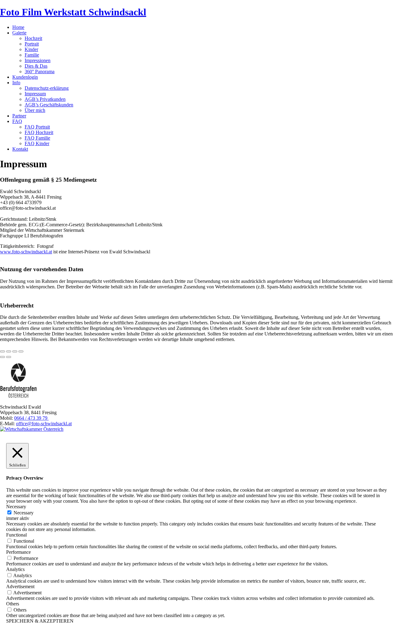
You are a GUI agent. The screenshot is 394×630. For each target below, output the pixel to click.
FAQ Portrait (37, 126)
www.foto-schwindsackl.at (26, 251)
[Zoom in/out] (20, 351)
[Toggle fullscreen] (14, 351)
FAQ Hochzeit (39, 132)
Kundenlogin (25, 77)
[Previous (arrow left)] (2, 357)
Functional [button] (16, 534)
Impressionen (37, 60)
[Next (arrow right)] (8, 357)
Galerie (19, 32)
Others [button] (12, 603)
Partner (19, 115)
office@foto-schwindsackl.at (44, 423)
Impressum (35, 93)
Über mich (35, 110)
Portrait (32, 43)
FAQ (17, 121)
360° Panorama (39, 71)
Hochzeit (33, 38)
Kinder (31, 49)
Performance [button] (18, 552)
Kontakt (20, 149)
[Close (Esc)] (2, 351)
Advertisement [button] (20, 586)
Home (18, 27)
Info (16, 82)
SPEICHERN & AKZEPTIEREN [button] (40, 621)
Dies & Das (36, 66)
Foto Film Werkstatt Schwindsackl (73, 12)
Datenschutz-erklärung (47, 88)
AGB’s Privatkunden (45, 99)
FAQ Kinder (37, 143)
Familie (32, 54)
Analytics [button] (15, 569)
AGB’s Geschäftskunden (49, 104)
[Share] (8, 351)
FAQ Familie (37, 138)
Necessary (24, 512)
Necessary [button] (16, 506)
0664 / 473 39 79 (31, 418)
